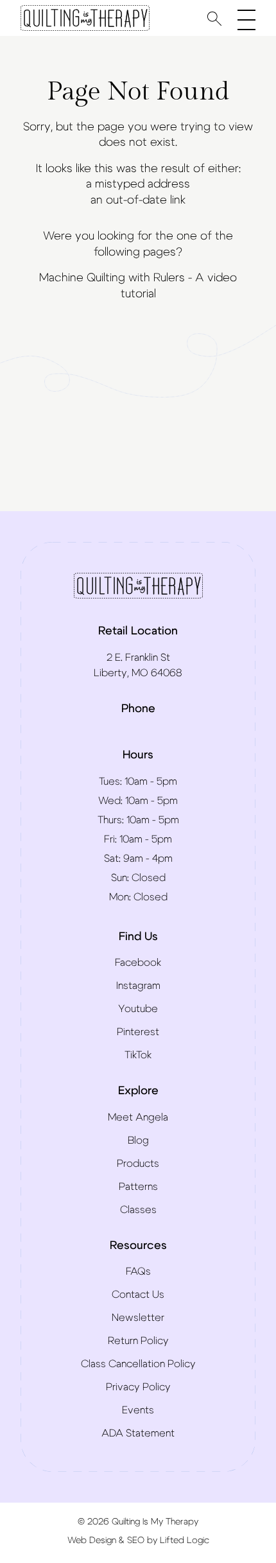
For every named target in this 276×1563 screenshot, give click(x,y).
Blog (138, 1140)
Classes (138, 1210)
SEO (135, 1540)
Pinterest (138, 1032)
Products (138, 1163)
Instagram (138, 986)
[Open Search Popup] (214, 18)
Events (138, 1410)
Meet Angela (138, 1117)
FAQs (138, 1271)
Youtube (138, 1009)
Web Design (91, 1540)
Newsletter (138, 1318)
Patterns (138, 1187)
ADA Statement (138, 1433)
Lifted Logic (184, 1540)
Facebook (138, 962)
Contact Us (138, 1294)
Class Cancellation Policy (138, 1364)
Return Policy (138, 1341)
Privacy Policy (138, 1387)
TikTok (138, 1055)
